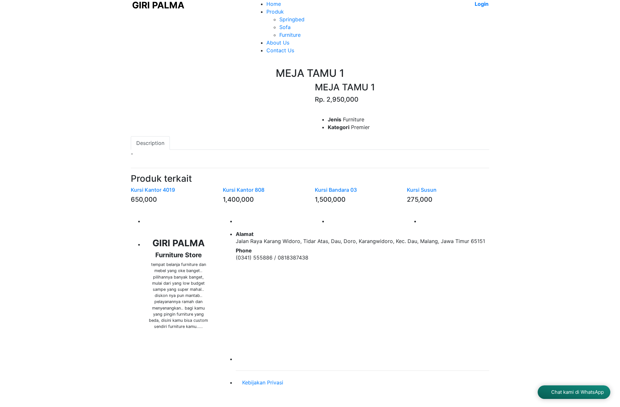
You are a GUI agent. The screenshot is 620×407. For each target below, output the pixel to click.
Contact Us (280, 50)
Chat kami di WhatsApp (577, 392)
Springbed (292, 19)
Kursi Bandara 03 (336, 190)
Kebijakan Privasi (262, 382)
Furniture (290, 35)
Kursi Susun (422, 190)
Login (481, 4)
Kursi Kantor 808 (243, 190)
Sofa (285, 27)
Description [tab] (150, 143)
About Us (277, 42)
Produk (275, 11)
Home (273, 4)
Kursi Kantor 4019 (153, 190)
